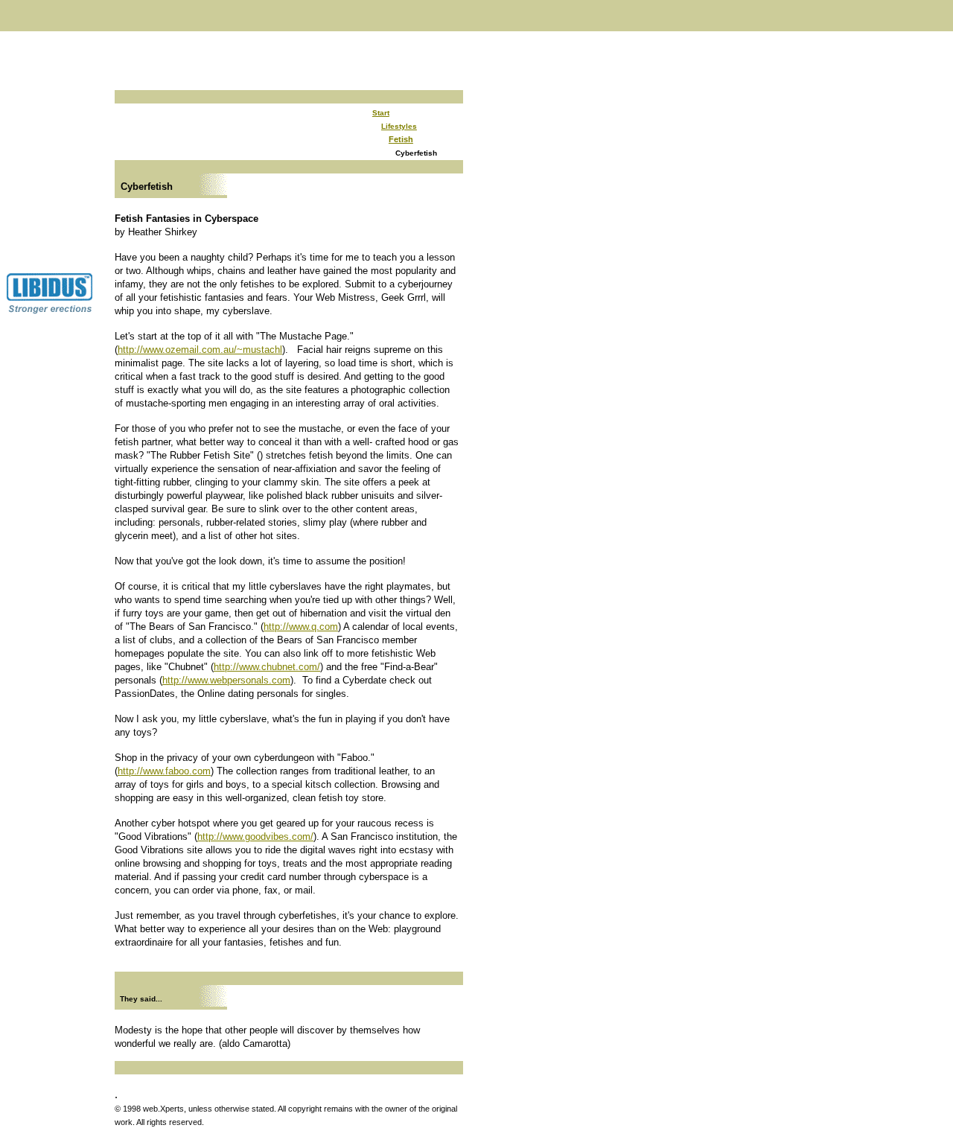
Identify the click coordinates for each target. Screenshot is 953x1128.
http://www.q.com (301, 626)
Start (380, 113)
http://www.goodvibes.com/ (255, 836)
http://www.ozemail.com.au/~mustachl (200, 349)
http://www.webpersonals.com (226, 680)
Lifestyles (399, 126)
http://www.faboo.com (164, 771)
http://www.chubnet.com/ (267, 666)
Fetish (401, 139)
